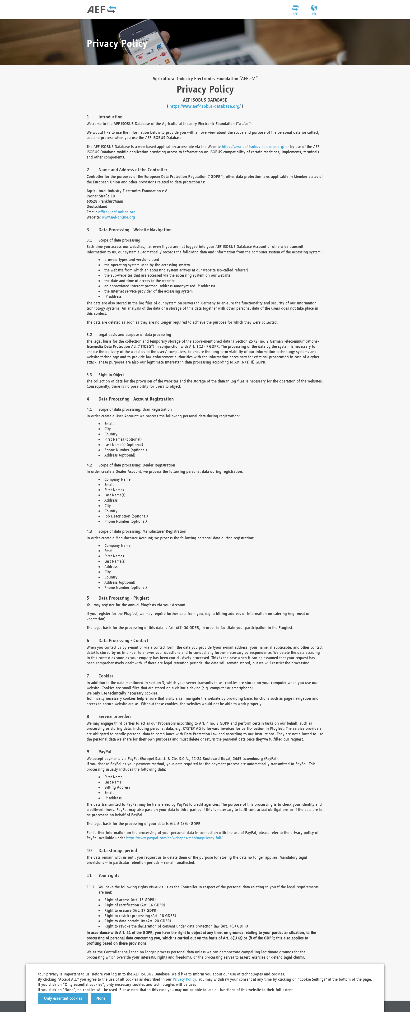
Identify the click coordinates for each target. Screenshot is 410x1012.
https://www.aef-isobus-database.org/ (205, 106)
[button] (63, 998)
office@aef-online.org (116, 211)
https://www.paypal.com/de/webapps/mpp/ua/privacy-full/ (174, 837)
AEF (295, 14)
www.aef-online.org (118, 217)
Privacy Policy (184, 979)
